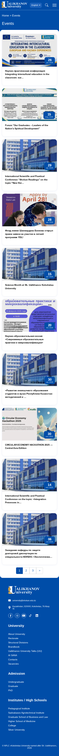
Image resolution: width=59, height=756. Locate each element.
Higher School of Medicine (21, 721)
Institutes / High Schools (27, 700)
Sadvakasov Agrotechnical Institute (26, 712)
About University (16, 634)
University (16, 625)
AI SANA (12, 655)
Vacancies (13, 663)
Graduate (13, 686)
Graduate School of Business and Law (28, 717)
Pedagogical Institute (19, 708)
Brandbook (14, 646)
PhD (10, 690)
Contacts (12, 659)
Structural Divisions (18, 642)
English (34, 5)
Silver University (16, 729)
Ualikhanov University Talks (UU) (25, 651)
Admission (16, 673)
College (12, 725)
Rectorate (13, 638)
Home (5, 15)
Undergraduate (16, 682)
